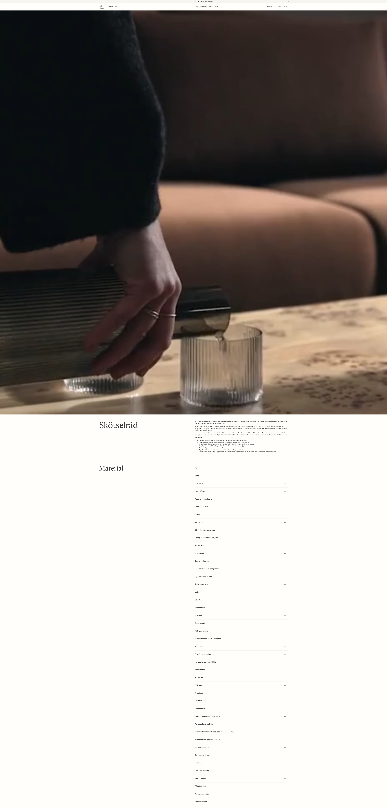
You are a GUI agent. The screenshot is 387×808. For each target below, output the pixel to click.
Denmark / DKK (193, 413)
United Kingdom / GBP (193, 409)
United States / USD (193, 406)
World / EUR (193, 399)
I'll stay (193, 418)
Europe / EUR (193, 403)
